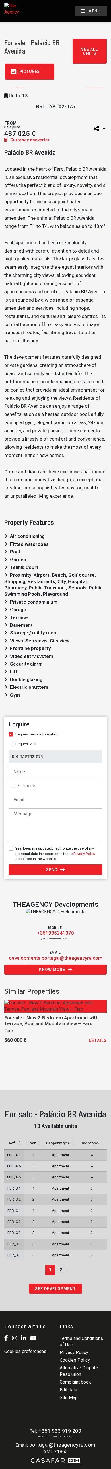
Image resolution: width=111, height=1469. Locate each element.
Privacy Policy (84, 854)
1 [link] (50, 1269)
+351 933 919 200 (59, 1431)
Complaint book (75, 1382)
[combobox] (15, 785)
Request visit (25, 744)
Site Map (69, 1397)
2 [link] (61, 1269)
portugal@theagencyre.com (62, 1445)
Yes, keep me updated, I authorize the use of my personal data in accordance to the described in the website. (55, 853)
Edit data (68, 1390)
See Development (55, 1288)
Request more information (36, 734)
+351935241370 (55, 933)
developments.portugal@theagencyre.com (55, 958)
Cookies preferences (25, 1351)
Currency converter (29, 139)
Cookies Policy (75, 1360)
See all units (89, 51)
